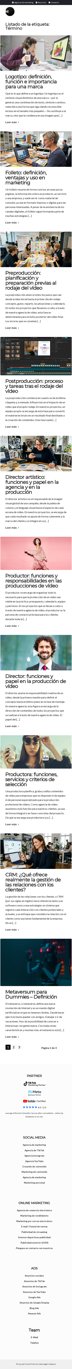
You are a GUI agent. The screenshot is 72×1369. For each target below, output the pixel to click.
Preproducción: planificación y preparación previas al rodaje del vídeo (30, 280)
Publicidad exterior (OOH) (34, 1242)
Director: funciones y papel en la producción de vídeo (35, 681)
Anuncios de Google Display (34, 1302)
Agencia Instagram (34, 1155)
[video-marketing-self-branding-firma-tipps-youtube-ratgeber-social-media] (36, 652)
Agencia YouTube (34, 1161)
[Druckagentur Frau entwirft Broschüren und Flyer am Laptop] (36, 149)
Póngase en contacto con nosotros (34, 1248)
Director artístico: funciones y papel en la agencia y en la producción (32, 484)
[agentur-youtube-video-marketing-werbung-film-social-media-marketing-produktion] (36, 751)
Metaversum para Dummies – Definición (31, 994)
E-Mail (34, 1337)
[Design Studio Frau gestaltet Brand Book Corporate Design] (36, 453)
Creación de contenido (34, 1166)
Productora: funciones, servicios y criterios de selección (31, 779)
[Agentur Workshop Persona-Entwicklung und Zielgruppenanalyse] (36, 249)
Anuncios (42, 2)
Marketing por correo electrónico (34, 1221)
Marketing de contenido (34, 1172)
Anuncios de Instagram (34, 1286)
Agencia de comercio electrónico (34, 1210)
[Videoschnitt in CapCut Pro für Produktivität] (36, 356)
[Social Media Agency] (20, 11)
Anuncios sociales (34, 1275)
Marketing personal (34, 1182)
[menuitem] (22, 2)
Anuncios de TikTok (34, 1281)
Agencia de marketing (23, 2)
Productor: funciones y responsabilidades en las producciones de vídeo (33, 581)
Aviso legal (43, 1364)
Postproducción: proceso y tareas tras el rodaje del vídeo (34, 386)
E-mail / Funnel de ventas (34, 1226)
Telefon (34, 1342)
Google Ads (34, 1297)
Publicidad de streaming (34, 1232)
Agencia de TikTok (34, 1150)
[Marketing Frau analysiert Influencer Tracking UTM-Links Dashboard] (36, 851)
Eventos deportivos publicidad (34, 1237)
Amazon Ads (34, 1313)
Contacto (55, 2)
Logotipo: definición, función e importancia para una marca (31, 81)
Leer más (11, 122)
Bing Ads (34, 1308)
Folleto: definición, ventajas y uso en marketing (26, 177)
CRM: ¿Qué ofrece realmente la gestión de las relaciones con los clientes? (33, 882)
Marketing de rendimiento (34, 1215)
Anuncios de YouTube (34, 1292)
